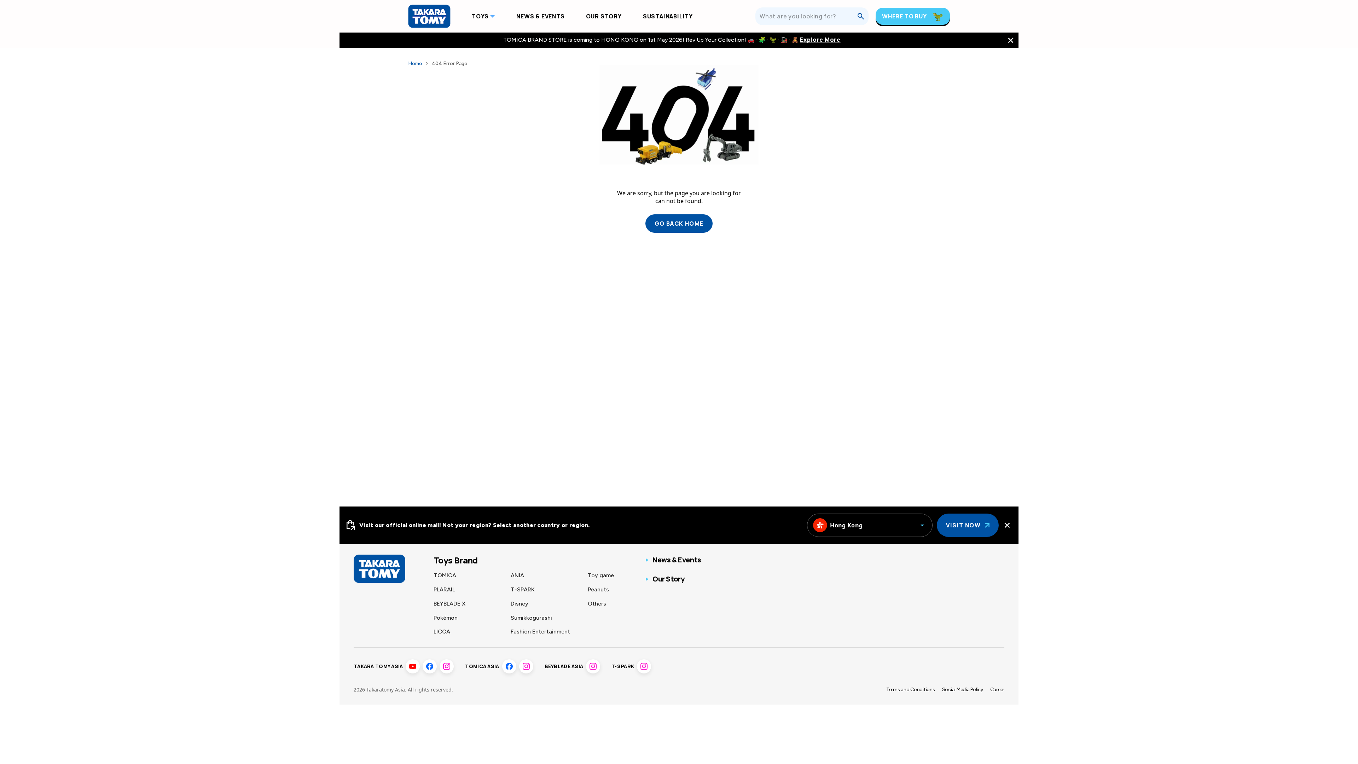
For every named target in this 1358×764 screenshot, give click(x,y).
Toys (480, 16)
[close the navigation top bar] (1010, 40)
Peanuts (598, 589)
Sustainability (668, 16)
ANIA (517, 575)
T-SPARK (523, 589)
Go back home (679, 223)
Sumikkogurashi (531, 617)
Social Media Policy (962, 690)
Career (997, 690)
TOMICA (445, 575)
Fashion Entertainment (540, 631)
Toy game (601, 575)
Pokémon (446, 617)
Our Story (604, 16)
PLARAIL (444, 589)
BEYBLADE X (449, 603)
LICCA (442, 631)
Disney (519, 603)
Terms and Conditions (910, 690)
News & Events (540, 16)
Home (415, 63)
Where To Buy (904, 16)
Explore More (820, 40)
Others (597, 603)
